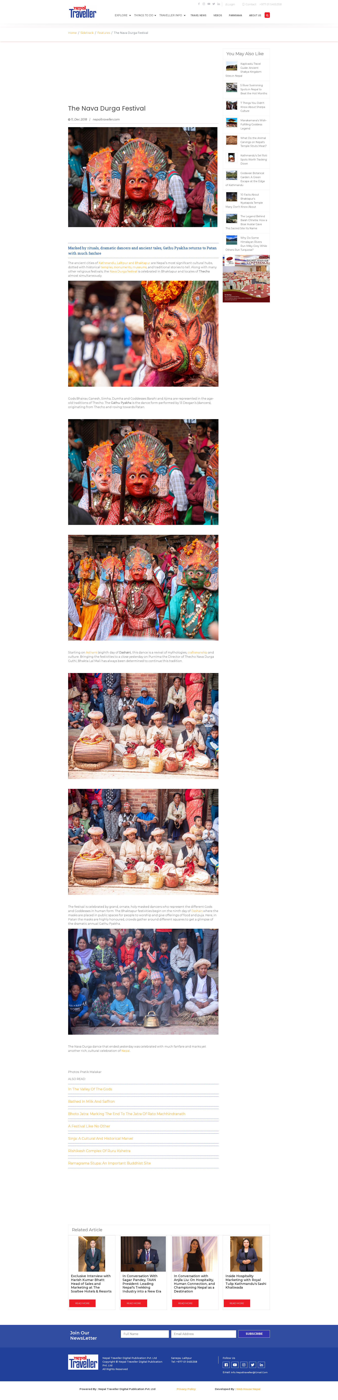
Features (103, 33)
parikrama (235, 15)
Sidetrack (87, 33)
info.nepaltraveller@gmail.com (249, 1372)
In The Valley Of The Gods (90, 1089)
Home (72, 33)
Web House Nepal (248, 1389)
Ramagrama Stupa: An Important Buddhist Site (109, 1163)
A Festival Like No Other (89, 1126)
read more (82, 1303)
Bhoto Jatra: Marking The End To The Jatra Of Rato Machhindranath (126, 1114)
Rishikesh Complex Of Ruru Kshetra (99, 1151)
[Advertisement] (143, 76)
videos (217, 15)
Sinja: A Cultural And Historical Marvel (100, 1138)
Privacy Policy (186, 1389)
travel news (198, 15)
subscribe (254, 1333)
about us (255, 15)
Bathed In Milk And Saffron (91, 1101)
